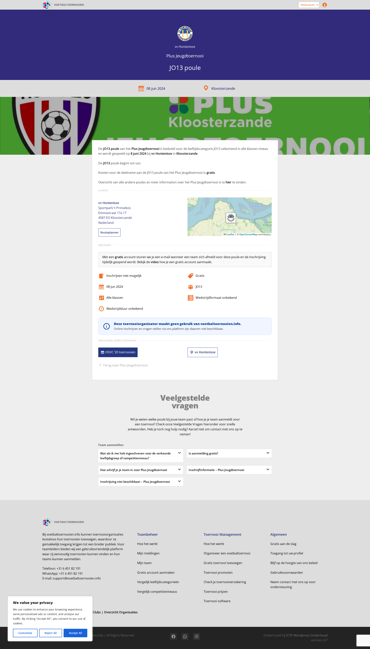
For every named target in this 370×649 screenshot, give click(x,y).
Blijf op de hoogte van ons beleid (294, 563)
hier (228, 182)
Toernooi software (217, 601)
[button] (231, 218)
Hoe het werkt (147, 544)
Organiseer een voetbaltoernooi (227, 553)
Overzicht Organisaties (121, 612)
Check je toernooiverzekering (225, 582)
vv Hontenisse (205, 352)
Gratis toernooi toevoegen (223, 563)
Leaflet (230, 234)
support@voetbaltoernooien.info (77, 578)
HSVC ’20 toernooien (120, 352)
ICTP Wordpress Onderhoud (307, 635)
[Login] (324, 4)
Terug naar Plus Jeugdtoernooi (125, 365)
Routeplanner (109, 232)
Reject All (51, 633)
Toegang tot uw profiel (286, 553)
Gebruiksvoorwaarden (286, 572)
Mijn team (144, 563)
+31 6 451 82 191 (69, 568)
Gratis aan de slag (283, 544)
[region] (50, 618)
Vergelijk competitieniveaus (157, 591)
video (155, 262)
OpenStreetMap (248, 234)
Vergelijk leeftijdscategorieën (158, 582)
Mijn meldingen (148, 553)
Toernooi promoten (218, 572)
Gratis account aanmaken (156, 572)
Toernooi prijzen (216, 591)
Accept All (75, 633)
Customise (25, 633)
